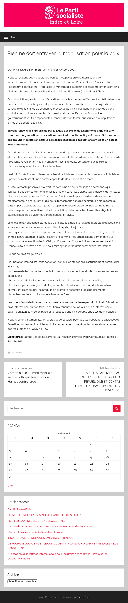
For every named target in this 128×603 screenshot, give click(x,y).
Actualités (17, 352)
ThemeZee (82, 597)
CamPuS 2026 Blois (19, 509)
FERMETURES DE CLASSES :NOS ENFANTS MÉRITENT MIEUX (44, 515)
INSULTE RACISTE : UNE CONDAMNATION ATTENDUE (40, 537)
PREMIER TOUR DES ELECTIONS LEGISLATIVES (36, 520)
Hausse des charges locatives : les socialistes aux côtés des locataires (49, 526)
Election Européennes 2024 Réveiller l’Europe (35, 532)
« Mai (10, 486)
